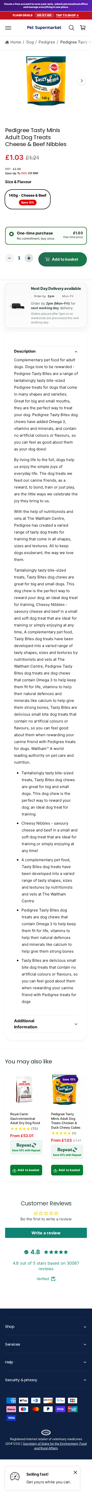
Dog (30, 42)
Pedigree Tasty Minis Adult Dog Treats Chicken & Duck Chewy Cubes (65, 1120)
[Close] (75, 1472)
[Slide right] (81, 81)
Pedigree (47, 42)
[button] (8, 27)
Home (15, 42)
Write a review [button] (46, 1232)
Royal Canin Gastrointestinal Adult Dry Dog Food (25, 1118)
